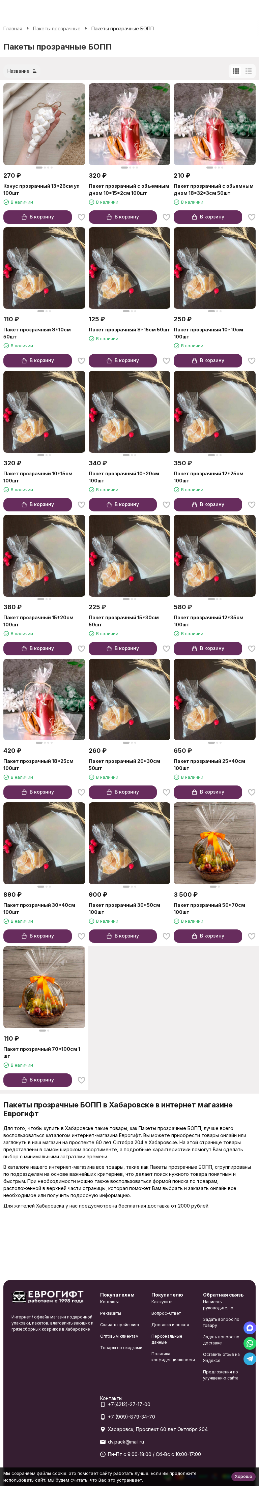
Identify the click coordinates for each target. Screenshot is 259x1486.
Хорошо (243, 1476)
